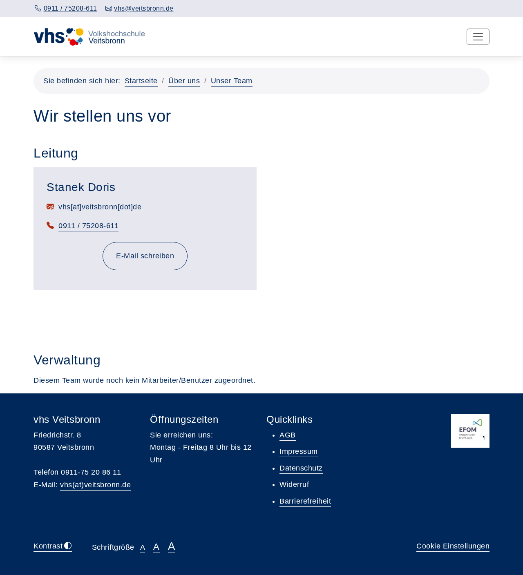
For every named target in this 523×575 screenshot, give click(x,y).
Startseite (141, 81)
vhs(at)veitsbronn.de (95, 485)
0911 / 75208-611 (88, 226)
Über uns (184, 81)
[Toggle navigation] (478, 37)
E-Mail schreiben (152, 255)
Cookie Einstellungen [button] (452, 546)
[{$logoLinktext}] (91, 36)
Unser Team (232, 81)
